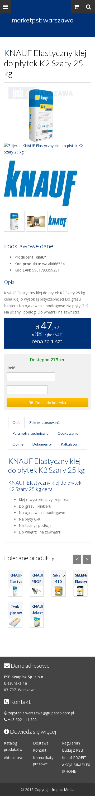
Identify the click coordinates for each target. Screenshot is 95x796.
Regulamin (71, 743)
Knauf (41, 257)
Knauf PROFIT (74, 757)
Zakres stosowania (44, 422)
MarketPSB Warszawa (43, 20)
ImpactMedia (63, 789)
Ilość (11, 367)
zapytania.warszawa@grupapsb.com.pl (41, 712)
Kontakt (39, 750)
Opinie (17, 444)
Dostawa (41, 743)
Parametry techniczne (30, 433)
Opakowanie (68, 433)
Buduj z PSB (72, 750)
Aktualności (13, 757)
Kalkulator (69, 444)
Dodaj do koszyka (50, 402)
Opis (16, 422)
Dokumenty (42, 444)
